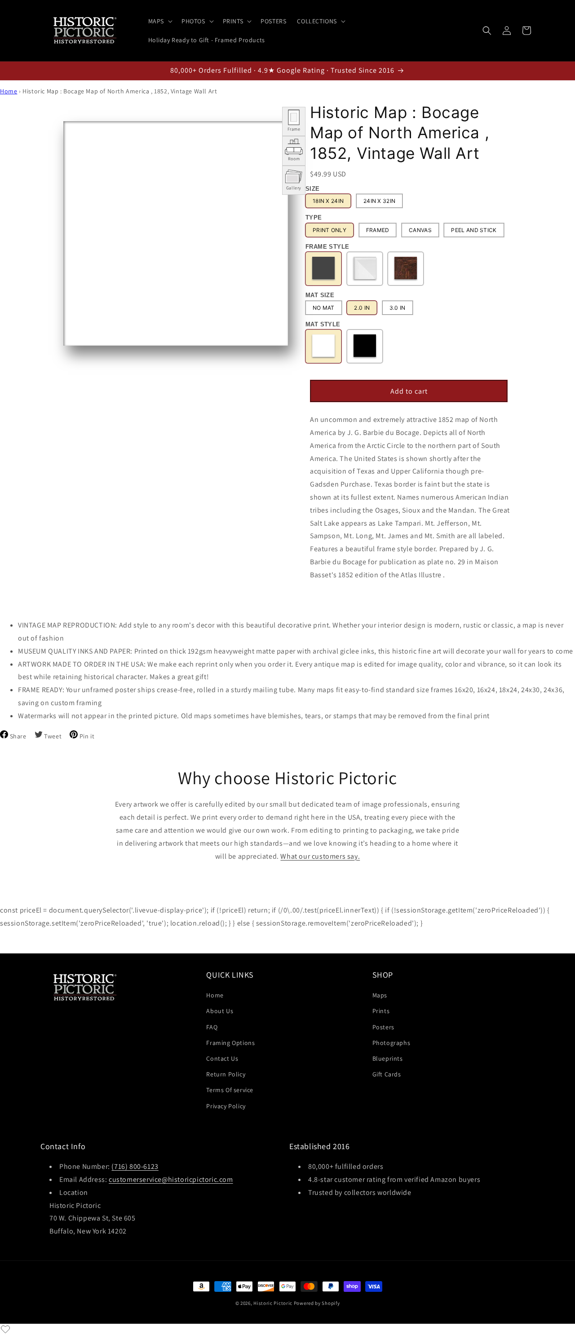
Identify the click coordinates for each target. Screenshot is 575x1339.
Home (8, 91)
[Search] (487, 30)
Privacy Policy (225, 1106)
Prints (381, 1011)
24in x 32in (379, 201)
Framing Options (230, 1043)
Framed (377, 230)
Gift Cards (386, 1074)
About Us (219, 1011)
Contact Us (222, 1058)
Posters (383, 1027)
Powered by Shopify (317, 1303)
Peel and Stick (473, 230)
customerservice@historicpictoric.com (171, 1179)
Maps (379, 995)
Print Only (329, 230)
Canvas (420, 230)
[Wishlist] (5, 1329)
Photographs (391, 1043)
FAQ (211, 1027)
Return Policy (225, 1074)
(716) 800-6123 (134, 1166)
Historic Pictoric (272, 1303)
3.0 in (397, 307)
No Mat (324, 307)
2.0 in (362, 307)
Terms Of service (229, 1090)
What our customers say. (320, 856)
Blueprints (387, 1058)
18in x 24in (328, 201)
